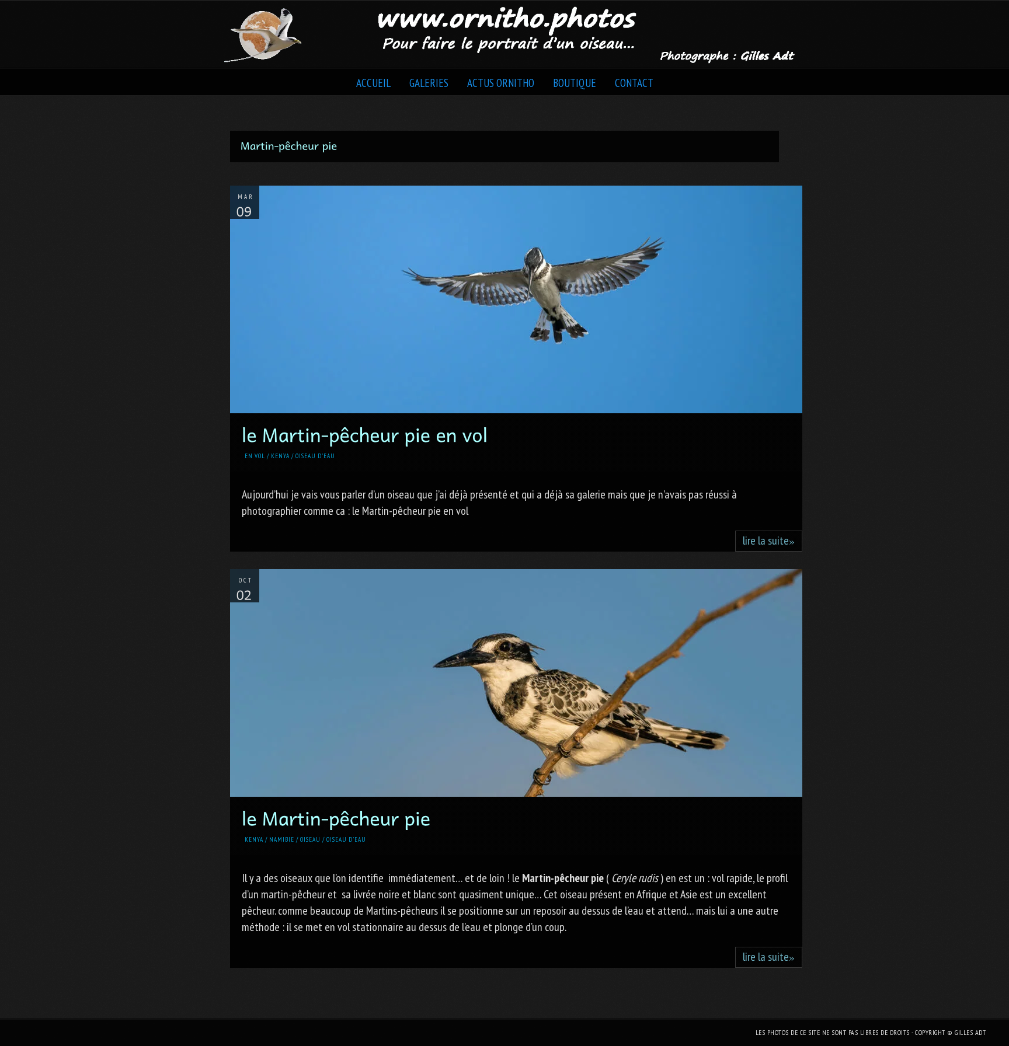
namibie (281, 839)
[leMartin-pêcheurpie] (336, 817)
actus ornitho (500, 83)
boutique (574, 83)
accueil (373, 83)
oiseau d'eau (315, 456)
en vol (255, 456)
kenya (280, 456)
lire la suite (769, 541)
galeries (428, 83)
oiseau (310, 839)
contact (634, 83)
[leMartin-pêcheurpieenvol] (365, 433)
